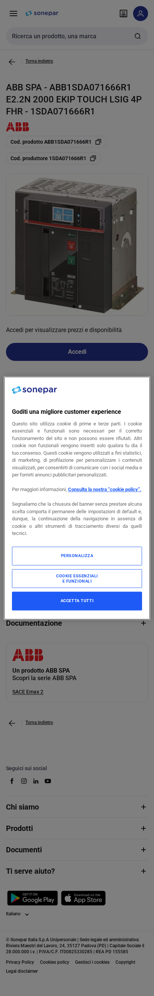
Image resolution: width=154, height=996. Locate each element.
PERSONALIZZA (77, 555)
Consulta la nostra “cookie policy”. (104, 490)
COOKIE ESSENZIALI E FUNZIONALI (77, 578)
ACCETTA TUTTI (77, 600)
